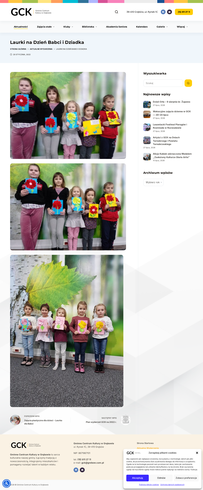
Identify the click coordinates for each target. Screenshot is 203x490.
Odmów (161, 477)
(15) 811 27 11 (184, 12)
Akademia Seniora (116, 26)
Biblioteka (88, 26)
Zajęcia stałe (44, 26)
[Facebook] (163, 12)
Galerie (161, 26)
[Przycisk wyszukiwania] (188, 83)
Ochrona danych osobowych (172, 484)
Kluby (66, 26)
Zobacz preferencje (186, 477)
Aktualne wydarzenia (148, 448)
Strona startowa (145, 443)
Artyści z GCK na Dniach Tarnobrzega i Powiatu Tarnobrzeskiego (166, 141)
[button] (197, 452)
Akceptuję (137, 477)
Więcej (181, 26)
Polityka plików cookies (149, 484)
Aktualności (21, 26)
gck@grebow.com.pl (92, 462)
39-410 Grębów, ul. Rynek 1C (142, 11)
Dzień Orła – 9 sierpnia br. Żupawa (171, 101)
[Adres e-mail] (169, 12)
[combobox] (163, 83)
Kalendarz (142, 26)
